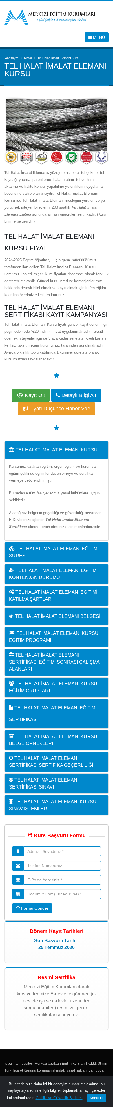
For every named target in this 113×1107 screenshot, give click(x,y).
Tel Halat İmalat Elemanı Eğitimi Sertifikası (52, 713)
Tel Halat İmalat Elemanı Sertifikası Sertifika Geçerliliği (51, 762)
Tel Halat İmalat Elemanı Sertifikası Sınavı (44, 783)
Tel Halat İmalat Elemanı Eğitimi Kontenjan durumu (53, 574)
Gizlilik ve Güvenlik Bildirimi (59, 1098)
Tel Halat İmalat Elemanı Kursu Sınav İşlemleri (52, 805)
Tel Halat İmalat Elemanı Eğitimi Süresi (54, 552)
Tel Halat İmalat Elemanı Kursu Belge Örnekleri (53, 740)
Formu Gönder (34, 908)
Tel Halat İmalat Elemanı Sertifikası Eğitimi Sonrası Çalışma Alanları (54, 662)
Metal (28, 58)
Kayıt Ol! (34, 395)
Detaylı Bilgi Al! (78, 395)
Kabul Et (96, 1098)
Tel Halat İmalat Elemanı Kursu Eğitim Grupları (53, 687)
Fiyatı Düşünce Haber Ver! (59, 409)
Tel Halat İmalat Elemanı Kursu (57, 449)
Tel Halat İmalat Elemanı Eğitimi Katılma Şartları (53, 596)
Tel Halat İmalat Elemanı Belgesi (57, 616)
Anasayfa (11, 58)
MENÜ (98, 37)
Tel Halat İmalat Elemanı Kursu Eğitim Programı (54, 637)
